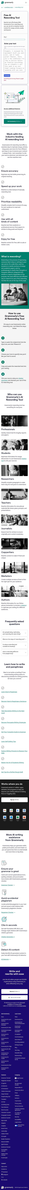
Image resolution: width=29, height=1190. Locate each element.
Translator (3, 1099)
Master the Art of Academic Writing (12, 762)
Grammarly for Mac (6, 1027)
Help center (4, 1166)
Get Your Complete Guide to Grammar (13, 732)
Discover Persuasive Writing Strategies (13, 722)
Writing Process (19, 1045)
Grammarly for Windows (5, 1024)
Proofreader (4, 1157)
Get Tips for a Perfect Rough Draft (12, 772)
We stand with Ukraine (18, 1084)
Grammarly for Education (18, 1031)
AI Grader (3, 1136)
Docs (2, 1017)
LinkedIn (5, 1180)
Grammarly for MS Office (5, 1049)
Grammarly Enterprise (17, 1027)
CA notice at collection (18, 1113)
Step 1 (5, 37)
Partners (17, 1098)
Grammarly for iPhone (5, 1062)
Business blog (18, 1055)
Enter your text (10, 44)
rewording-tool (19, 7)
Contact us (4, 1169)
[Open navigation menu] (26, 2)
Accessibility (18, 1119)
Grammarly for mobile (5, 1057)
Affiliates (17, 1095)
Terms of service (19, 1106)
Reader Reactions (5, 1139)
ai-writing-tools (9, 7)
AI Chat (3, 1102)
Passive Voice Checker (4, 1154)
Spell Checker (4, 1144)
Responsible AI (18, 1087)
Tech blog (17, 1050)
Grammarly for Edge (6, 1046)
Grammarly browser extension (6, 1031)
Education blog (18, 1053)
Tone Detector (4, 1107)
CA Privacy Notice (21, 1006)
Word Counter (4, 1110)
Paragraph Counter (6, 1115)
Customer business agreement (19, 1109)
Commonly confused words (20, 1058)
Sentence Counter (5, 1118)
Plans (16, 1017)
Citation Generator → (8, 937)
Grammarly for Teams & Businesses (20, 1023)
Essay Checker (5, 1094)
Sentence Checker (6, 1147)
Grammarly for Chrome (5, 1035)
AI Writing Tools (5, 1104)
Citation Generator (6, 1091)
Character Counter (6, 1112)
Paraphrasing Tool (5, 1096)
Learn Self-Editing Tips (8, 741)
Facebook (5, 1172)
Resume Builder (5, 1141)
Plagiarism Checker (7, 912)
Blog (16, 1047)
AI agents (3, 1083)
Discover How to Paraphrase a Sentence (13, 701)
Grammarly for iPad (6, 1065)
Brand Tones (4, 1128)
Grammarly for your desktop (6, 1020)
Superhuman (20, 1078)
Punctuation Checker (4, 1150)
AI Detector (5, 959)
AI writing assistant (19, 1042)
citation (23, 605)
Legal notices (18, 1122)
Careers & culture (19, 1090)
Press (16, 1093)
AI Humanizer (4, 1088)
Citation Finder (5, 1133)
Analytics (3, 1126)
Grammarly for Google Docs (5, 1053)
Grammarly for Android (5, 1068)
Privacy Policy (18, 1004)
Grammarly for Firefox (5, 1043)
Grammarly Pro (18, 1019)
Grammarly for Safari (5, 1039)
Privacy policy (18, 1103)
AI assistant (18, 1034)
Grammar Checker (7, 885)
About (16, 1081)
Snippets (3, 1123)
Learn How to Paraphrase (9, 692)
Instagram (5, 1174)
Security (17, 1117)
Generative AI (18, 1039)
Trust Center (18, 1101)
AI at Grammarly (19, 1037)
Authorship (4, 1131)
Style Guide (4, 1120)
